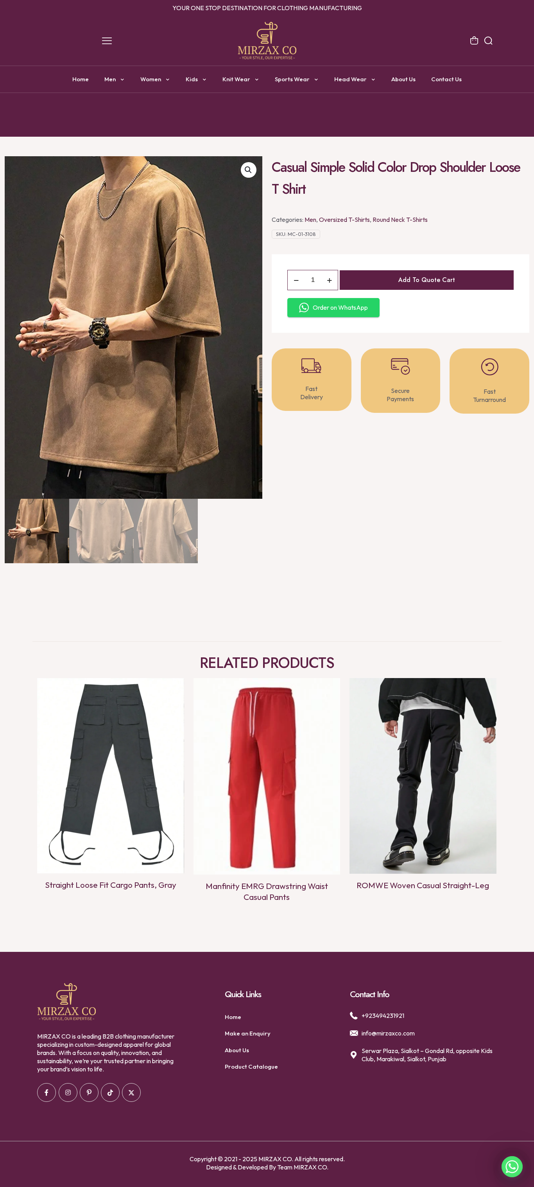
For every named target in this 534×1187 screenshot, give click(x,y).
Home (233, 1017)
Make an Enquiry (248, 1033)
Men (310, 219)
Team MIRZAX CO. (302, 1167)
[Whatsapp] (512, 1166)
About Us (237, 1050)
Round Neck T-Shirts (400, 219)
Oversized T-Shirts (344, 219)
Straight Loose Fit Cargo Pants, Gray (110, 885)
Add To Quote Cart (426, 279)
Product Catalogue (251, 1066)
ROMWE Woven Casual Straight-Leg (423, 885)
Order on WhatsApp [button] (340, 307)
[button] (248, 170)
